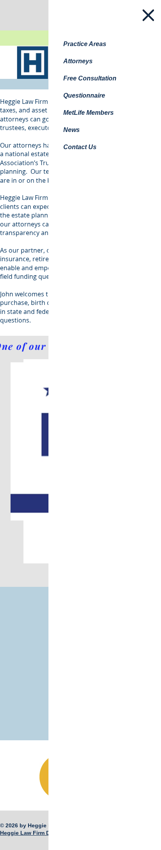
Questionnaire (84, 95)
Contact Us (80, 147)
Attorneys (78, 61)
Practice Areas (84, 44)
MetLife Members (88, 112)
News (71, 130)
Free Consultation (89, 78)
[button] (148, 15)
